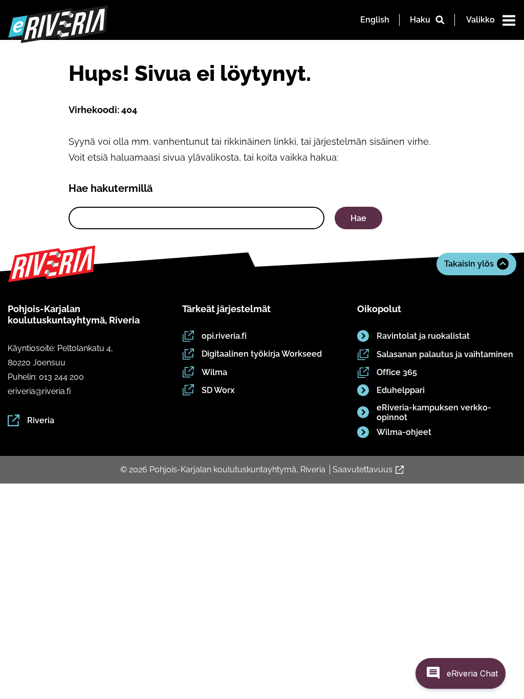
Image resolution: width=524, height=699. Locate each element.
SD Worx (218, 390)
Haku (420, 20)
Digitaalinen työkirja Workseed (262, 354)
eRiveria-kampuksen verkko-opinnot (434, 412)
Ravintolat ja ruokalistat (423, 336)
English (374, 20)
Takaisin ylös (469, 264)
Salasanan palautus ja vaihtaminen (445, 354)
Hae (358, 218)
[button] (461, 673)
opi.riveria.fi (224, 336)
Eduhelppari (401, 390)
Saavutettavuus (362, 469)
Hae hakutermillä (110, 188)
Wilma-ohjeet (404, 432)
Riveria (40, 420)
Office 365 (397, 372)
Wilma (214, 372)
